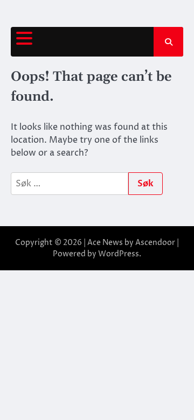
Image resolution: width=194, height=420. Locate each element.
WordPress (118, 254)
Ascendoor (155, 242)
